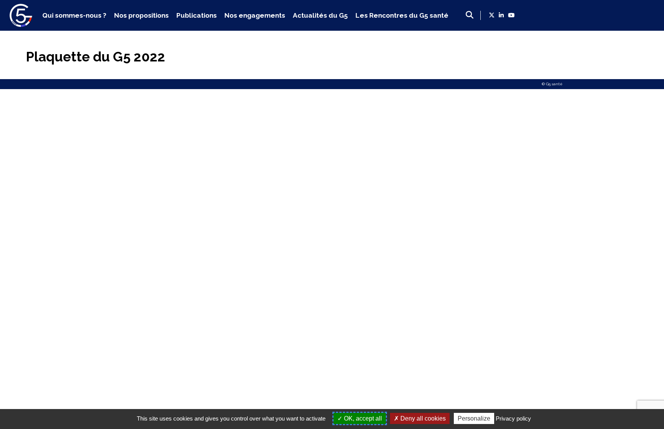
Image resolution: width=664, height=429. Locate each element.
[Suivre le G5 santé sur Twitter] (492, 15)
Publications (196, 15)
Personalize (474, 418)
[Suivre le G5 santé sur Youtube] (511, 15)
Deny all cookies (422, 418)
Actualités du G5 (320, 15)
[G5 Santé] (21, 24)
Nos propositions (141, 15)
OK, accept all (362, 418)
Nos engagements (254, 15)
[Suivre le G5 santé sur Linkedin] (501, 15)
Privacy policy (513, 418)
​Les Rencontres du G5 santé (401, 15)
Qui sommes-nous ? (74, 15)
